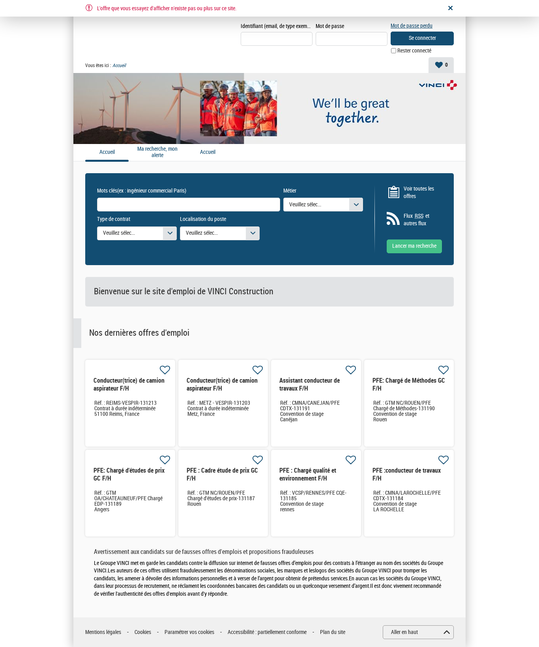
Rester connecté (414, 50)
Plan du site (332, 632)
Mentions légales (103, 632)
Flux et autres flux (416, 220)
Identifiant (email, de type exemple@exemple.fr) (277, 26)
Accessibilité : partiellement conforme (267, 632)
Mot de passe (330, 26)
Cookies (143, 632)
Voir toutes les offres (419, 192)
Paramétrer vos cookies (189, 632)
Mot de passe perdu (411, 25)
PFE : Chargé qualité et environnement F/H (307, 474)
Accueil (207, 152)
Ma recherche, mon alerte (157, 152)
